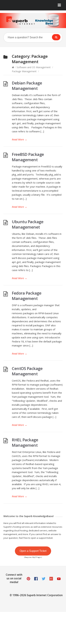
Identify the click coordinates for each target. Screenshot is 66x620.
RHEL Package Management (25, 442)
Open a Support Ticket (33, 550)
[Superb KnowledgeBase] (33, 20)
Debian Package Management (27, 85)
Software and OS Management (34, 67)
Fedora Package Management (26, 295)
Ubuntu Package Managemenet (27, 224)
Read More (19, 139)
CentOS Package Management (27, 371)
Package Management (24, 71)
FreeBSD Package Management (28, 156)
